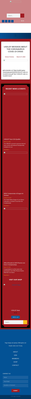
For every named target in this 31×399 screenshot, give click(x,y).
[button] (15, 35)
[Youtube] (12, 21)
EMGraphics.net (22, 342)
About (15, 352)
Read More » (6, 149)
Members (15, 358)
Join (15, 355)
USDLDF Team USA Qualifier (12, 139)
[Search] (22, 16)
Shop (15, 362)
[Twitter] (9, 21)
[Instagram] (6, 21)
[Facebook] (3, 21)
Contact (15, 365)
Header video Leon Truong (15, 345)
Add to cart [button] (15, 317)
